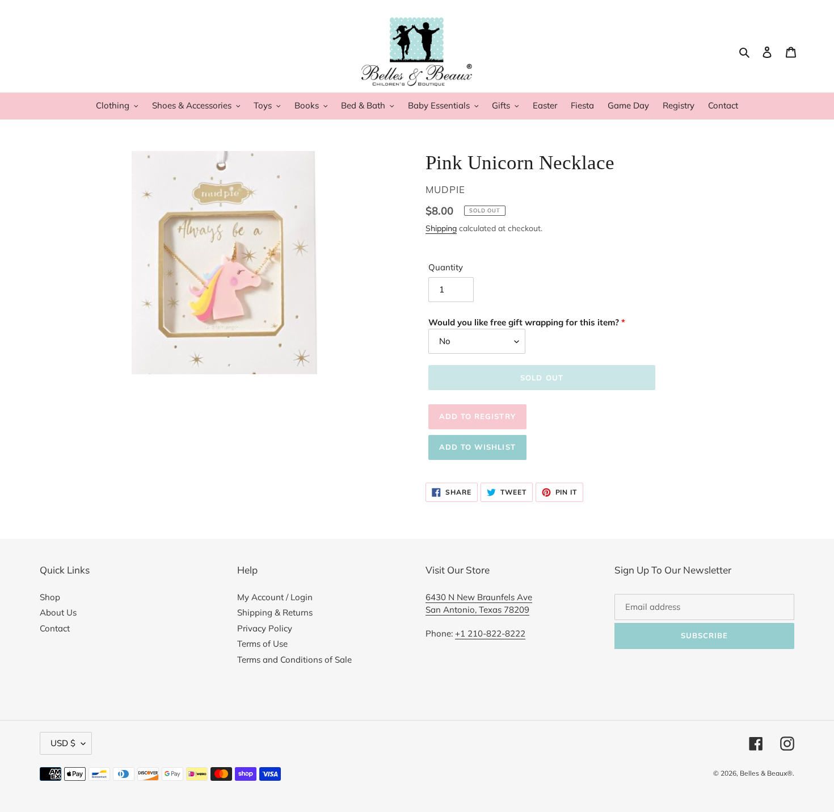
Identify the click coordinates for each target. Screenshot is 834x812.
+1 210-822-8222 (490, 633)
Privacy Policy (264, 628)
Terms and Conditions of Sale (294, 659)
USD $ (62, 743)
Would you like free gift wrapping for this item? (523, 322)
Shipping (441, 228)
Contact (55, 628)
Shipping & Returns (275, 612)
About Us (58, 612)
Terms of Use (262, 643)
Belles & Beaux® (766, 773)
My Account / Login (275, 597)
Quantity (445, 267)
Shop (50, 597)
